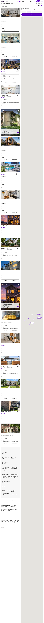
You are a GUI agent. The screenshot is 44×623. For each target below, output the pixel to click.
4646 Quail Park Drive (4, 343)
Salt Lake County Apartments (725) (6, 482)
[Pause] (18, 110)
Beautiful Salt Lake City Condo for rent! (7, 411)
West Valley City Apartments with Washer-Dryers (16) (14, 468)
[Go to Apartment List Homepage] (5, 1)
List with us (29, 1)
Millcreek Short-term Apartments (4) (5, 463)
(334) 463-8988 (3, 71)
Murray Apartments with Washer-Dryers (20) (5, 470)
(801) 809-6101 (3, 390)
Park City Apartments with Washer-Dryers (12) (14, 477)
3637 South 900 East (4, 95)
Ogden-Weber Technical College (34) (5, 494)
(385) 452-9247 (3, 45)
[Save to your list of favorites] (18, 9)
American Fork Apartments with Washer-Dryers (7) (14, 475)
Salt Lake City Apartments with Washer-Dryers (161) (5, 475)
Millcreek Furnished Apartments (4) (13, 458)
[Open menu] (42, 1)
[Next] (18, 132)
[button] (28, 318)
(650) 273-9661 (3, 174)
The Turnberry (3, 199)
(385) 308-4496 (3, 250)
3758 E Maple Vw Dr (4, 321)
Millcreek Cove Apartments (5, 43)
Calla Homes (3, 18)
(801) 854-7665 (3, 201)
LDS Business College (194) (6, 490)
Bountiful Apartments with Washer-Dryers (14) (14, 470)
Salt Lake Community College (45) (13, 491)
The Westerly (3, 147)
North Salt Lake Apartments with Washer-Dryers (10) (6, 477)
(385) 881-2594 (3, 272)
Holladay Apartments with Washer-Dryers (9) (5, 468)
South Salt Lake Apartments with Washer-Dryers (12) (6, 472)
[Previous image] (1, 12)
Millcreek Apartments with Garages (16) (5, 458)
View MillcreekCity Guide (4, 531)
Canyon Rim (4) (4, 486)
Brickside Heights (4, 69)
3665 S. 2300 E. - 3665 (4, 248)
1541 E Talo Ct (3, 270)
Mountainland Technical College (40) (14, 495)
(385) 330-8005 (3, 97)
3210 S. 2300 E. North (4, 366)
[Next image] (19, 12)
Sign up (38, 1)
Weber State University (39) (14, 492)
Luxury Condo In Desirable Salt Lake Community (8, 388)
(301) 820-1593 (3, 345)
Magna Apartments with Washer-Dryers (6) (14, 472)
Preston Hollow (6, 172)
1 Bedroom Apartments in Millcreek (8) (5, 453)
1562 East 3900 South (4, 225)
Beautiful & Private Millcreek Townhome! (7, 434)
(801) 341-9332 (3, 227)
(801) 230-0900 (3, 413)
